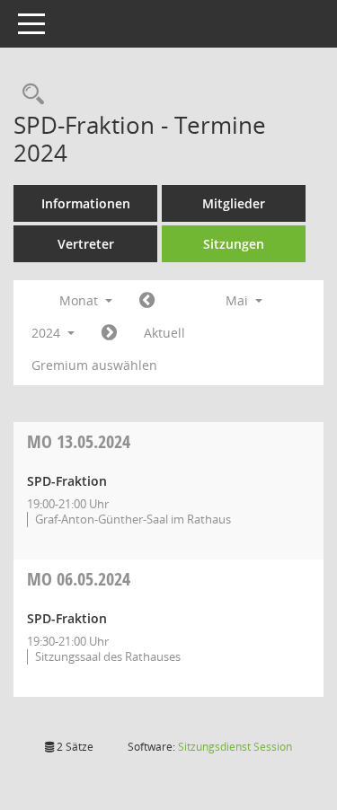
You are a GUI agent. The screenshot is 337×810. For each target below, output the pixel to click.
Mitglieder (233, 203)
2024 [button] (47, 332)
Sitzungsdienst (235, 746)
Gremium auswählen (94, 365)
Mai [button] (239, 300)
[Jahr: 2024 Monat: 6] (109, 333)
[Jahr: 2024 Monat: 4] (147, 301)
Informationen (85, 203)
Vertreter (86, 243)
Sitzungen (233, 243)
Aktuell (164, 332)
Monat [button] (80, 300)
